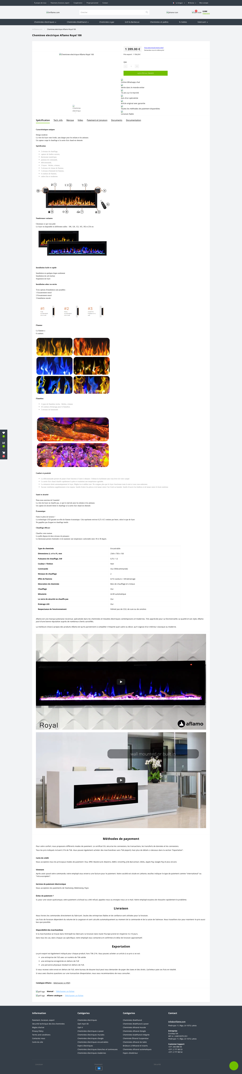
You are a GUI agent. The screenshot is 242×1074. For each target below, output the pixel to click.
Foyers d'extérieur (130, 1053)
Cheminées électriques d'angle (90, 1038)
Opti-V (80, 1027)
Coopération (78, 3)
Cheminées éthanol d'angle (134, 1031)
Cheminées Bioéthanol (77, 22)
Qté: (125, 62)
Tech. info (58, 120)
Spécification (43, 120)
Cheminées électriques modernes (92, 1053)
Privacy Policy (37, 1031)
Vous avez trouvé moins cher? (154, 48)
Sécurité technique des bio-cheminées (48, 1024)
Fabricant (202, 22)
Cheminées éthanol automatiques (137, 1049)
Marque (70, 120)
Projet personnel (92, 3)
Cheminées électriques (44, 22)
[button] (204, 3)
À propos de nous (40, 3)
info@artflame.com (176, 1021)
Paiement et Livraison (97, 120)
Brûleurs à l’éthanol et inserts (135, 1045)
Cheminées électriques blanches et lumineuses (98, 1049)
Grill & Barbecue (132, 22)
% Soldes (183, 22)
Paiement (206, 13)
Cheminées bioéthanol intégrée (136, 1035)
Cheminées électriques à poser (91, 1031)
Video (80, 120)
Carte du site (37, 1042)
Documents (116, 120)
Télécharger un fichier (65, 991)
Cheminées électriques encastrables (93, 1042)
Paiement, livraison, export (60, 3)
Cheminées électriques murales (91, 1035)
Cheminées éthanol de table (135, 1042)
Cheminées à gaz (106, 22)
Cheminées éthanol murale (134, 1027)
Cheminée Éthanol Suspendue (135, 1038)
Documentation (133, 120)
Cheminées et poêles (159, 22)
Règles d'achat (38, 1027)
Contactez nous (38, 1038)
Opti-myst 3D (83, 1024)
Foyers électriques (85, 1045)
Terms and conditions (41, 1035)
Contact (105, 3)
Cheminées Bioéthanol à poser (136, 1024)
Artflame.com (37, 29)
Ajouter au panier (133, 73)
